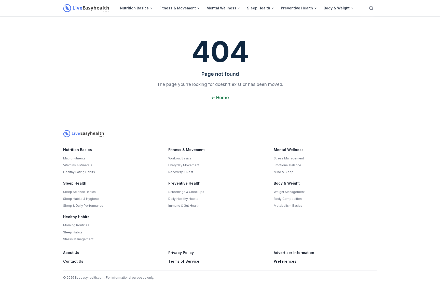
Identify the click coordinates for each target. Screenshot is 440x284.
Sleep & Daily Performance (83, 205)
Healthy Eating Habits (79, 172)
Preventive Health (297, 8)
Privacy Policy (181, 252)
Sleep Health (258, 8)
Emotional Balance (287, 165)
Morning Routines (76, 225)
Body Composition (288, 199)
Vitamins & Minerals (77, 165)
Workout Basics (179, 158)
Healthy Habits (76, 217)
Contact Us (73, 261)
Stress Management (289, 158)
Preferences (285, 261)
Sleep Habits (72, 232)
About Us (71, 252)
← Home (220, 97)
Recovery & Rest (180, 172)
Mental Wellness (221, 8)
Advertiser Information (294, 252)
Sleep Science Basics (79, 192)
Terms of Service (183, 261)
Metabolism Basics (288, 205)
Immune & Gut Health (183, 205)
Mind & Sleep (284, 172)
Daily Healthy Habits (183, 199)
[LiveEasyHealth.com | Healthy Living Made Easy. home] (86, 8)
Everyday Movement (183, 165)
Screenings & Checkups (186, 192)
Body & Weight (337, 8)
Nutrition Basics (134, 8)
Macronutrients (74, 158)
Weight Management (289, 192)
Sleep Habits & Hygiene (81, 199)
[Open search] (371, 8)
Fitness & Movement (177, 8)
